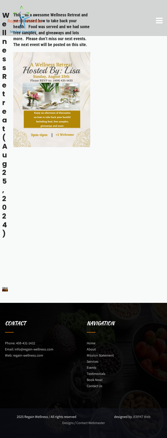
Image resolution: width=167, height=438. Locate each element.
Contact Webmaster (90, 423)
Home (91, 343)
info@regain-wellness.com (34, 349)
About (91, 349)
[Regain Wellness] (24, 2)
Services (93, 361)
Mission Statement (100, 355)
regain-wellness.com (28, 355)
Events (91, 367)
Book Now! (95, 380)
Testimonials (96, 373)
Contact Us (94, 386)
